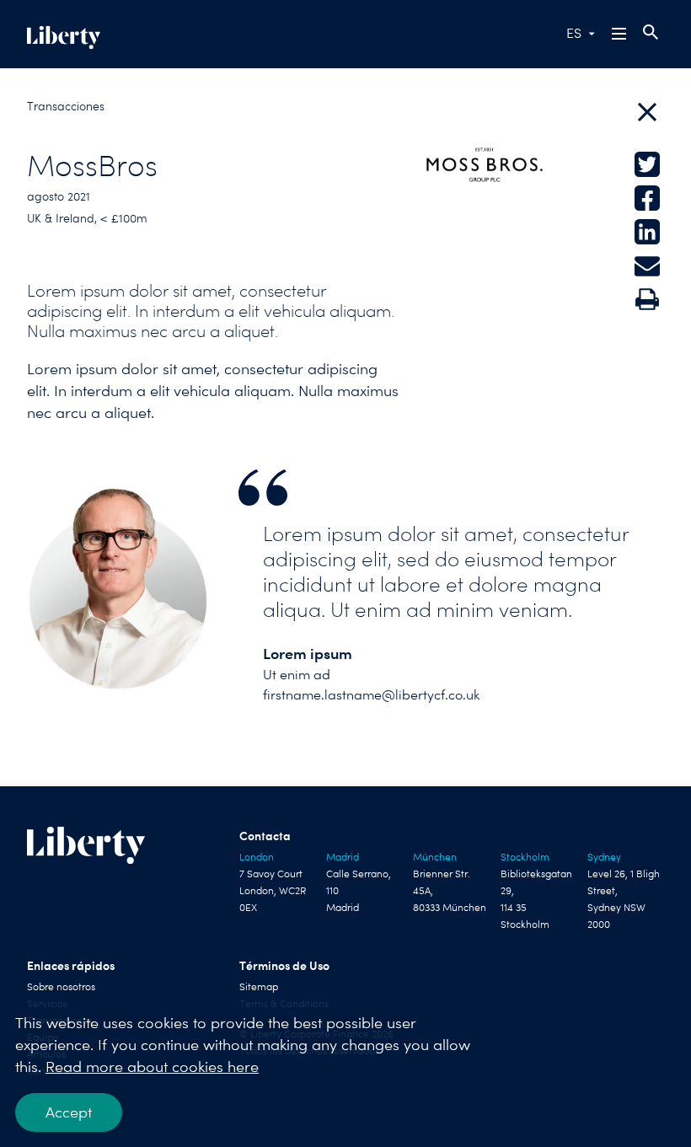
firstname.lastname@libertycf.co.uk (371, 695)
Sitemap (258, 987)
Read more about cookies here (152, 1066)
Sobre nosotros (61, 987)
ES (573, 33)
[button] (620, 34)
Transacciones (65, 106)
